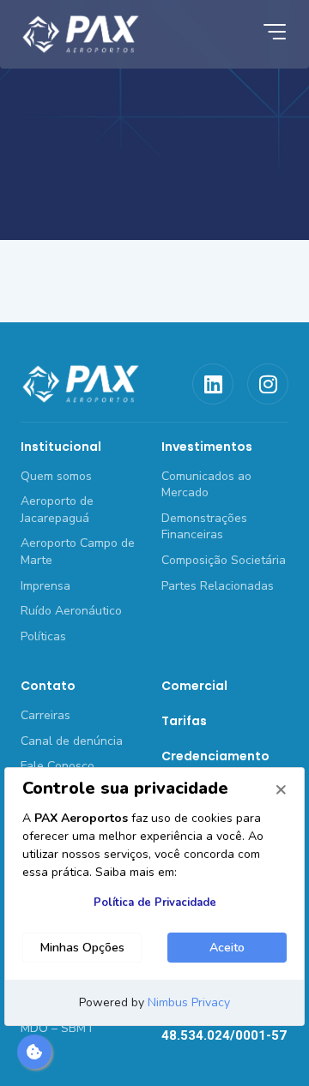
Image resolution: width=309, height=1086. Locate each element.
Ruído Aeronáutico (71, 611)
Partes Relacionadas (217, 586)
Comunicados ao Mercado (206, 484)
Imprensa (45, 586)
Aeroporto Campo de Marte (78, 551)
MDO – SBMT (57, 1028)
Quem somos (56, 476)
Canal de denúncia (72, 741)
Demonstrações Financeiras (204, 526)
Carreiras (45, 715)
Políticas (43, 636)
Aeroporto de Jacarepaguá (57, 509)
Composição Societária (223, 560)
